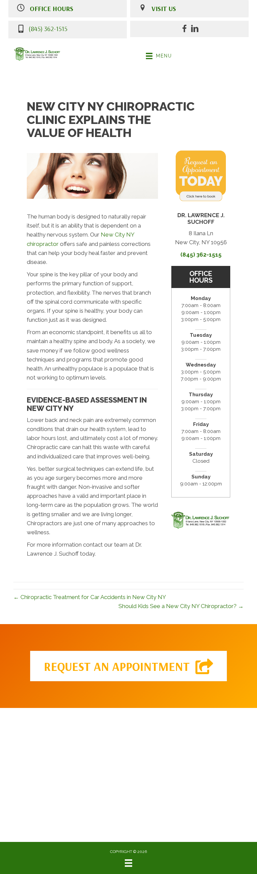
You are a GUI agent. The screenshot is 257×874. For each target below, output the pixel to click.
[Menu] (128, 863)
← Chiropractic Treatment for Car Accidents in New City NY (89, 597)
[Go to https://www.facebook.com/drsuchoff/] (184, 30)
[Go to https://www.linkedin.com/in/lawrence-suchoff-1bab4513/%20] (195, 30)
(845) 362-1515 (47, 28)
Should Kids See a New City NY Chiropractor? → (181, 606)
